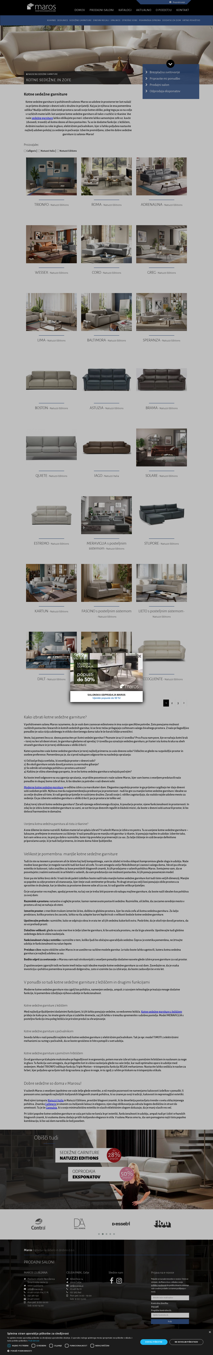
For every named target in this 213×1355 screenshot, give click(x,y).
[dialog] (106, 1342)
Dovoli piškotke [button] (153, 1342)
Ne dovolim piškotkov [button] (186, 1342)
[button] (71, 1351)
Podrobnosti (33, 1341)
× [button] (210, 1332)
